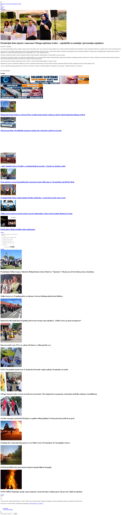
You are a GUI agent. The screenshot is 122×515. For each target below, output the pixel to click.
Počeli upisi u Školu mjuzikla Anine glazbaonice (18, 229)
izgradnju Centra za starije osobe (9, 237)
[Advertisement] (43, 143)
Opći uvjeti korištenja (8, 509)
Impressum (5, 508)
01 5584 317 (40, 503)
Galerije (19, 3)
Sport (11, 3)
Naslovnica (3, 3)
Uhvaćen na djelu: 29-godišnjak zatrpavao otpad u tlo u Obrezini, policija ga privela (31, 130)
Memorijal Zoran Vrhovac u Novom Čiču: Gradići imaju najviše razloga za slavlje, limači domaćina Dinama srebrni (43, 115)
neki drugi (5, 244)
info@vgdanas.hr (33, 503)
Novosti (8, 3)
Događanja (15, 3)
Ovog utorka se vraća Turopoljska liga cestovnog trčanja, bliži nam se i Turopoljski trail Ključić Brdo (37, 182)
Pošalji (12, 246)
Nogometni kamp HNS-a (8, 241)
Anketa (2, 232)
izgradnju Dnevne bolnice (8, 239)
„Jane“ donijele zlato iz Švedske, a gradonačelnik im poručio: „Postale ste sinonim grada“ (33, 166)
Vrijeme (2, 494)
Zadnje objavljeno (5, 100)
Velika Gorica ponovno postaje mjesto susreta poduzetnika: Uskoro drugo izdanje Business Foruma (36, 213)
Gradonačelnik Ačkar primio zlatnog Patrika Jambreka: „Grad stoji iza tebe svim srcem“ (33, 198)
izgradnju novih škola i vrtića (8, 242)
